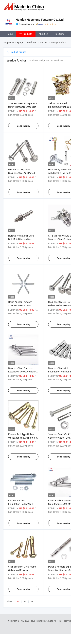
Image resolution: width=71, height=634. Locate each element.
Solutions (59, 33)
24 (18, 601)
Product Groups (17, 52)
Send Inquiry (23, 125)
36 (25, 601)
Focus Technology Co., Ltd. (42, 620)
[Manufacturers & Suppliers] (24, 6)
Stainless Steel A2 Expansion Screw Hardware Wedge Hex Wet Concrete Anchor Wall (22, 107)
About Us (43, 33)
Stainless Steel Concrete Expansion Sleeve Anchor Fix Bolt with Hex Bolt (22, 371)
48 (32, 601)
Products (27, 33)
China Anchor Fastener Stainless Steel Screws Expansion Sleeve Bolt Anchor (23, 305)
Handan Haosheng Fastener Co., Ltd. (40, 19)
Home (10, 33)
